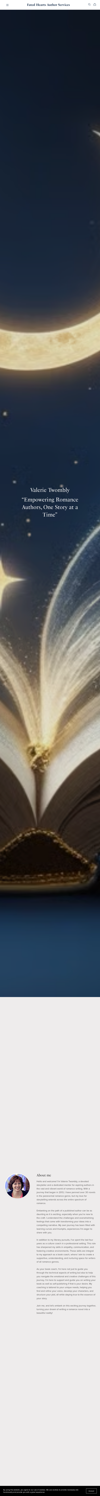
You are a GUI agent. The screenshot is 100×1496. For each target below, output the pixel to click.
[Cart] (95, 4)
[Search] (89, 4)
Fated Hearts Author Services (48, 5)
